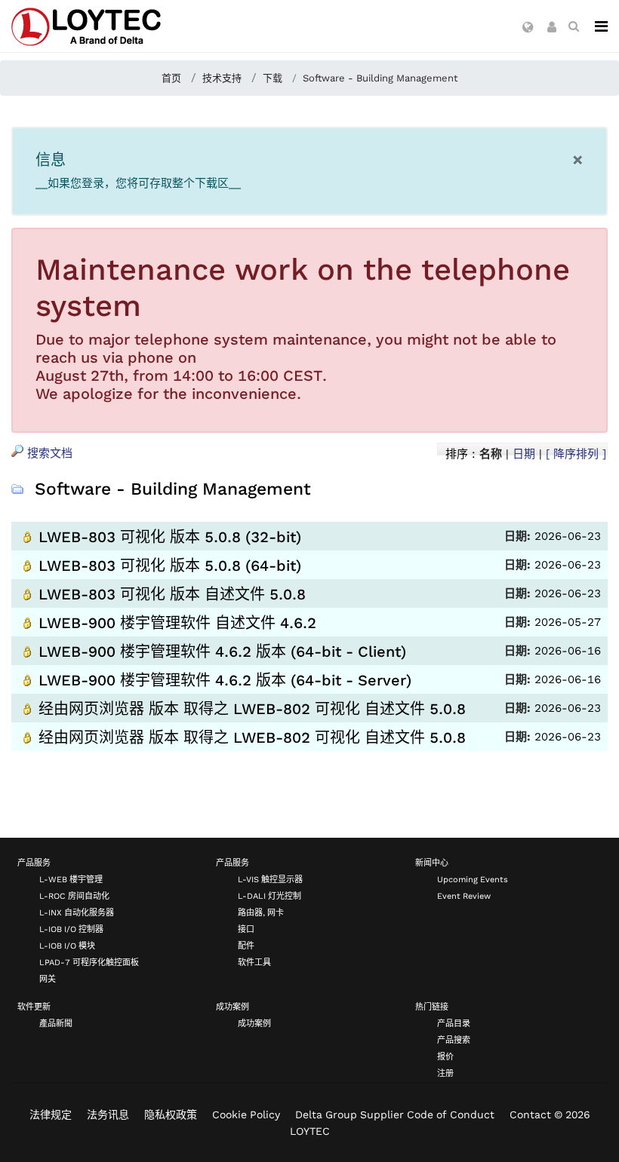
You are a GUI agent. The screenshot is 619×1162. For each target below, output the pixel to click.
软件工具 (254, 962)
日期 (524, 454)
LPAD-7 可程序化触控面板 (89, 962)
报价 (445, 1057)
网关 (47, 979)
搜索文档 (47, 453)
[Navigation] (601, 26)
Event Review (464, 896)
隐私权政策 (170, 1114)
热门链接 (431, 1007)
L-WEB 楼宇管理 (71, 880)
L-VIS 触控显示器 (270, 880)
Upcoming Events (472, 880)
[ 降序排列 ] (576, 454)
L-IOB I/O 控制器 (71, 929)
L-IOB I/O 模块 (67, 946)
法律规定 (50, 1114)
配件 (246, 946)
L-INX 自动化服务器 (76, 913)
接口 (246, 929)
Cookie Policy (246, 1114)
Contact (530, 1114)
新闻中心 (431, 863)
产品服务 (34, 863)
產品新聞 (55, 1024)
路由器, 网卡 (261, 913)
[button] (528, 28)
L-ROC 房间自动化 (74, 896)
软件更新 (34, 1007)
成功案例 (232, 1007)
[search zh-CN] (573, 26)
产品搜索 (453, 1040)
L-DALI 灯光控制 (269, 896)
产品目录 (453, 1024)
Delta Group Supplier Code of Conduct (394, 1114)
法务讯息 (108, 1114)
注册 (445, 1073)
